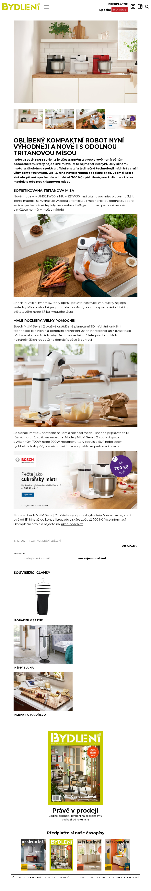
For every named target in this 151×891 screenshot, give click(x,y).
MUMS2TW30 (69, 196)
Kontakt (50, 877)
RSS (82, 877)
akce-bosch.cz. (72, 524)
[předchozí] (17, 121)
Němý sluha (24, 667)
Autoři (65, 877)
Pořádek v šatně (28, 620)
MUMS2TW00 (45, 196)
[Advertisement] (60, 533)
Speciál (105, 10)
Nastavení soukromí (124, 877)
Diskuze (129, 545)
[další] (134, 121)
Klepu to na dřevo (30, 714)
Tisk (91, 877)
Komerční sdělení (49, 540)
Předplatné (118, 4)
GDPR (101, 877)
